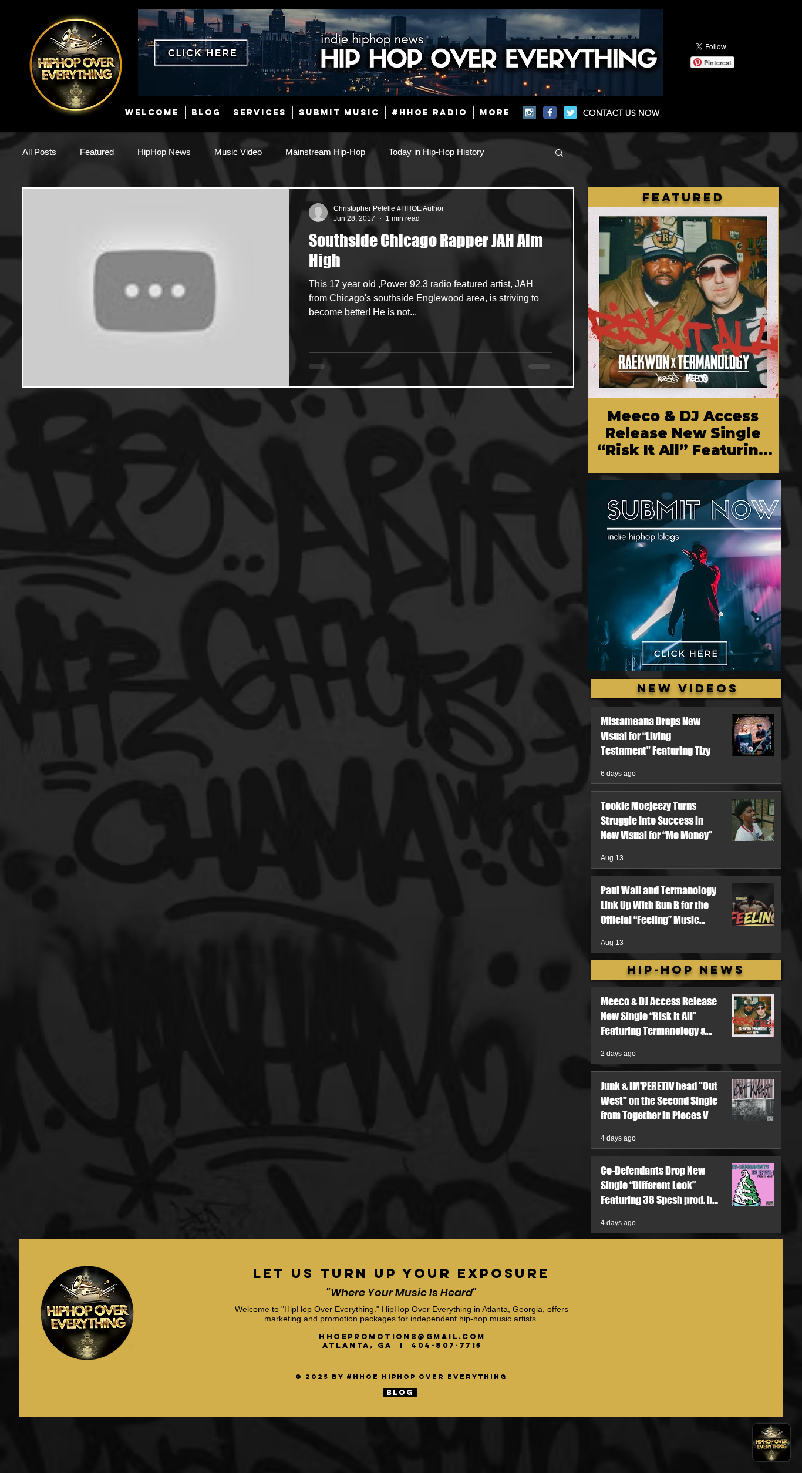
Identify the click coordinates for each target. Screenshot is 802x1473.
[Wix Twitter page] (570, 112)
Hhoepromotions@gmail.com (402, 1336)
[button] (559, 153)
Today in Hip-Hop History (436, 152)
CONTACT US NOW (621, 112)
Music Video (238, 152)
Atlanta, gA (361, 1345)
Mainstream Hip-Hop (325, 152)
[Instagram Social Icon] (529, 112)
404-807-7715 (446, 1345)
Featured (97, 152)
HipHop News (164, 152)
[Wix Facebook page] (550, 112)
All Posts (39, 152)
